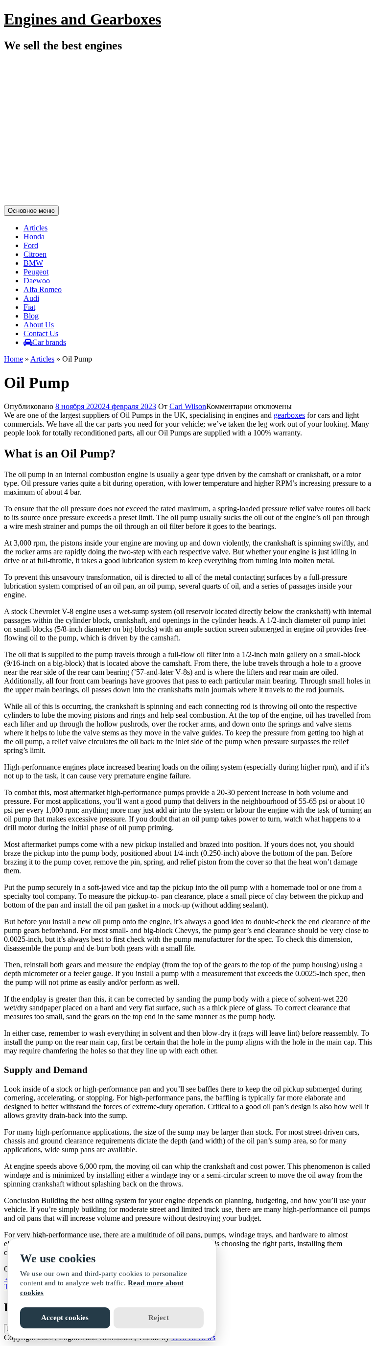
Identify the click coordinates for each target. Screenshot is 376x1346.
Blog (31, 316)
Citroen (35, 254)
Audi (31, 298)
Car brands (49, 342)
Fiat (29, 307)
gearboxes (289, 415)
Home (13, 359)
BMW (33, 263)
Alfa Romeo (43, 289)
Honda (34, 236)
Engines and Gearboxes (82, 19)
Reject (158, 1318)
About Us (39, 324)
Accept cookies (65, 1318)
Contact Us (41, 333)
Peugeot (36, 272)
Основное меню (31, 210)
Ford (31, 245)
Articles (35, 228)
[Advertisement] (188, 130)
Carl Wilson (187, 406)
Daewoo (37, 280)
